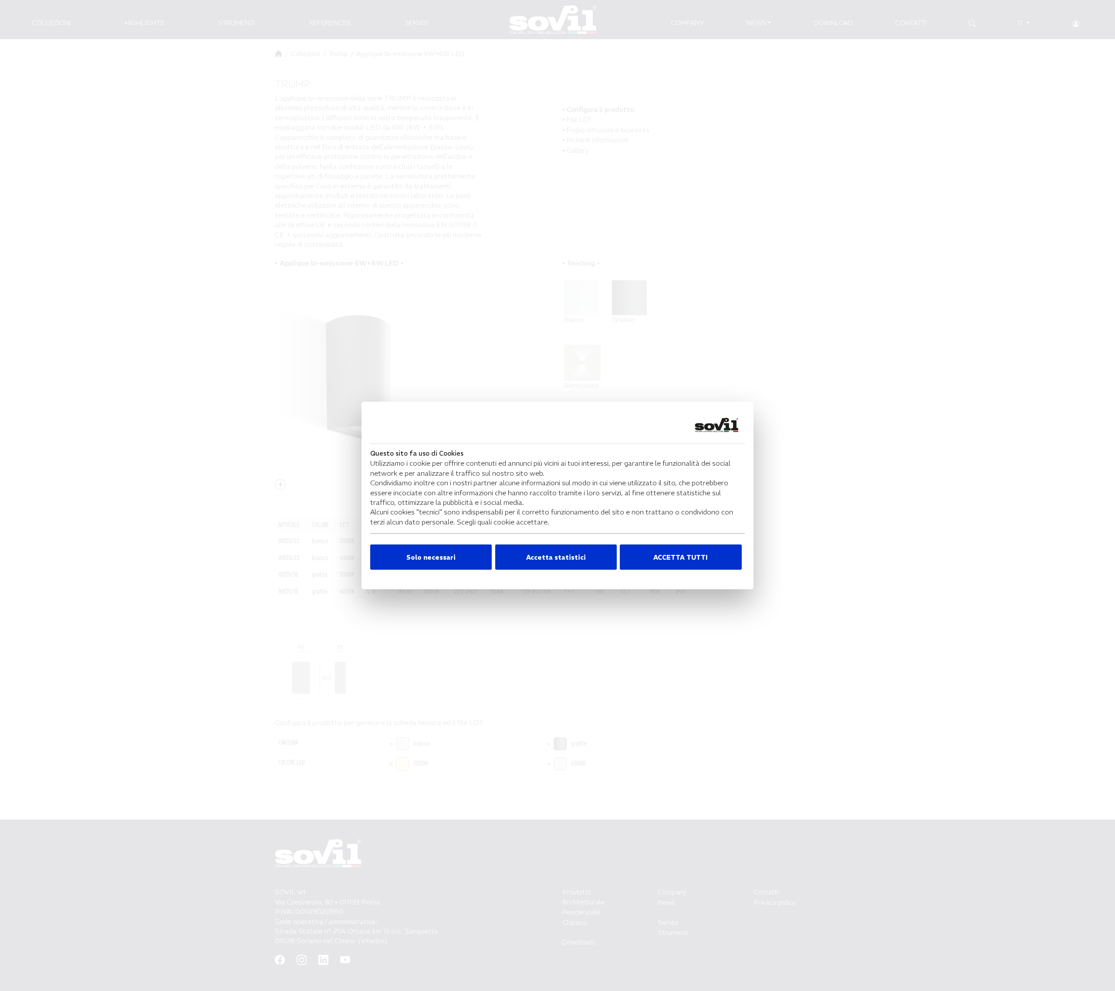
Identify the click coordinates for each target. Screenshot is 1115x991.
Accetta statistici (556, 557)
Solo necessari (431, 557)
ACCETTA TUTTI (680, 557)
